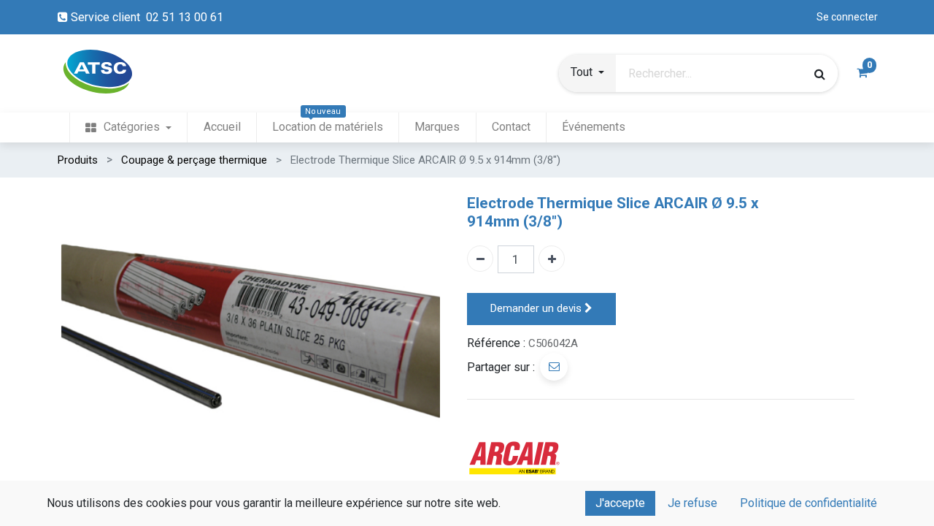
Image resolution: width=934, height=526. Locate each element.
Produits (78, 160)
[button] (587, 74)
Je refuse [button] (692, 503)
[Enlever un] (480, 258)
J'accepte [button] (620, 503)
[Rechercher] (820, 74)
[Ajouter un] (552, 258)
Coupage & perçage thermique (194, 160)
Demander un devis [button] (537, 308)
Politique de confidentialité (808, 503)
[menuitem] (128, 127)
